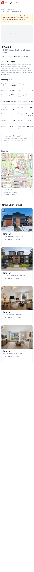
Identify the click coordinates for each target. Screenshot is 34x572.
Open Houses (11, 9)
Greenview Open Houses (11, 192)
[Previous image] (3, 220)
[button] (17, 169)
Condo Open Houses (10, 190)
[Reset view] (26, 155)
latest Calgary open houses (11, 19)
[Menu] (31, 3)
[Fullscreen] (26, 158)
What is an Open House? (11, 194)
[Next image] (30, 220)
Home (3, 9)
